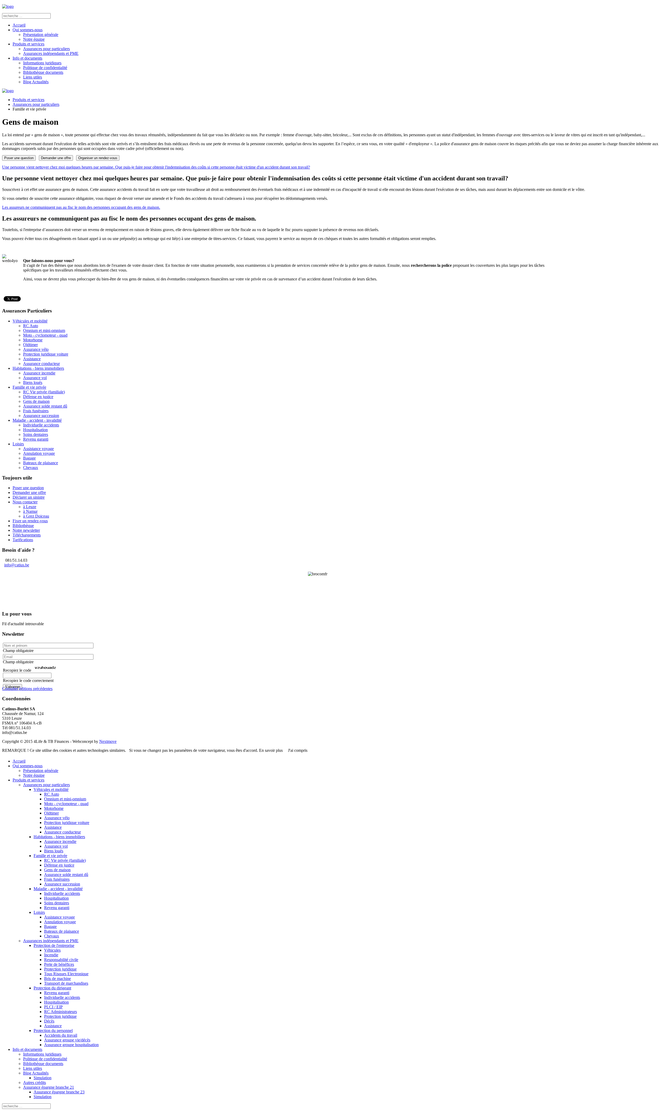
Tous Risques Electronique (66, 974)
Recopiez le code (17, 670)
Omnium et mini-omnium (44, 330)
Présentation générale (40, 34)
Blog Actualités (36, 82)
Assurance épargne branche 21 (48, 1087)
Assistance (32, 359)
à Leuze (29, 506)
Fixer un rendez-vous (30, 521)
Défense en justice (38, 396)
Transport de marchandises (66, 983)
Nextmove (108, 741)
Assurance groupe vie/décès (67, 1040)
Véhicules (52, 950)
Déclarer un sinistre (29, 497)
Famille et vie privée (29, 387)
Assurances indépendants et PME (50, 53)
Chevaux (30, 467)
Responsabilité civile (61, 959)
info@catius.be (16, 565)
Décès (49, 1021)
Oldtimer (30, 344)
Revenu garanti (35, 439)
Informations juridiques (42, 63)
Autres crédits (34, 1082)
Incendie (51, 955)
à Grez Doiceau (36, 516)
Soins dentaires (35, 434)
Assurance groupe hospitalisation (71, 1044)
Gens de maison (36, 401)
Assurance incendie (39, 373)
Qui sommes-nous (28, 30)
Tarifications (23, 540)
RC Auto (30, 326)
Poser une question (19, 158)
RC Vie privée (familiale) (44, 392)
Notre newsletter (26, 530)
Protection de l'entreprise (54, 945)
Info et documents (27, 58)
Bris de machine (57, 978)
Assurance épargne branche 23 (59, 1092)
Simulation (42, 1078)
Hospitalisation (35, 429)
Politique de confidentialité (45, 67)
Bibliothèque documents (43, 72)
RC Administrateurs (60, 1011)
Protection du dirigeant (52, 988)
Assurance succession (41, 415)
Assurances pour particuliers (46, 48)
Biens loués (32, 382)
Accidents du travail (60, 1035)
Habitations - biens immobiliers (38, 368)
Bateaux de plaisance (40, 463)
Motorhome (33, 340)
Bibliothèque (23, 525)
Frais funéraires (36, 411)
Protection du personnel (53, 1030)
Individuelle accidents (41, 425)
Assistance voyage (38, 448)
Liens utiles (32, 77)
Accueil (19, 25)
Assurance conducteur (41, 363)
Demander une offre (56, 158)
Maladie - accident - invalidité (37, 420)
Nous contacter (25, 502)
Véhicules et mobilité (30, 321)
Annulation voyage (39, 453)
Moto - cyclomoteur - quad (45, 335)
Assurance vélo (36, 349)
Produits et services (28, 44)
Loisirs (18, 444)
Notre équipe (34, 39)
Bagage (29, 458)
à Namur (30, 511)
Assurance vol (35, 377)
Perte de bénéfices (59, 964)
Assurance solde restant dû (45, 406)
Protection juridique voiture (45, 354)
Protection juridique (60, 969)
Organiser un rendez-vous (97, 158)
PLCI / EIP (53, 1007)
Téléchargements (27, 535)
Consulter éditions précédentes (27, 688)
